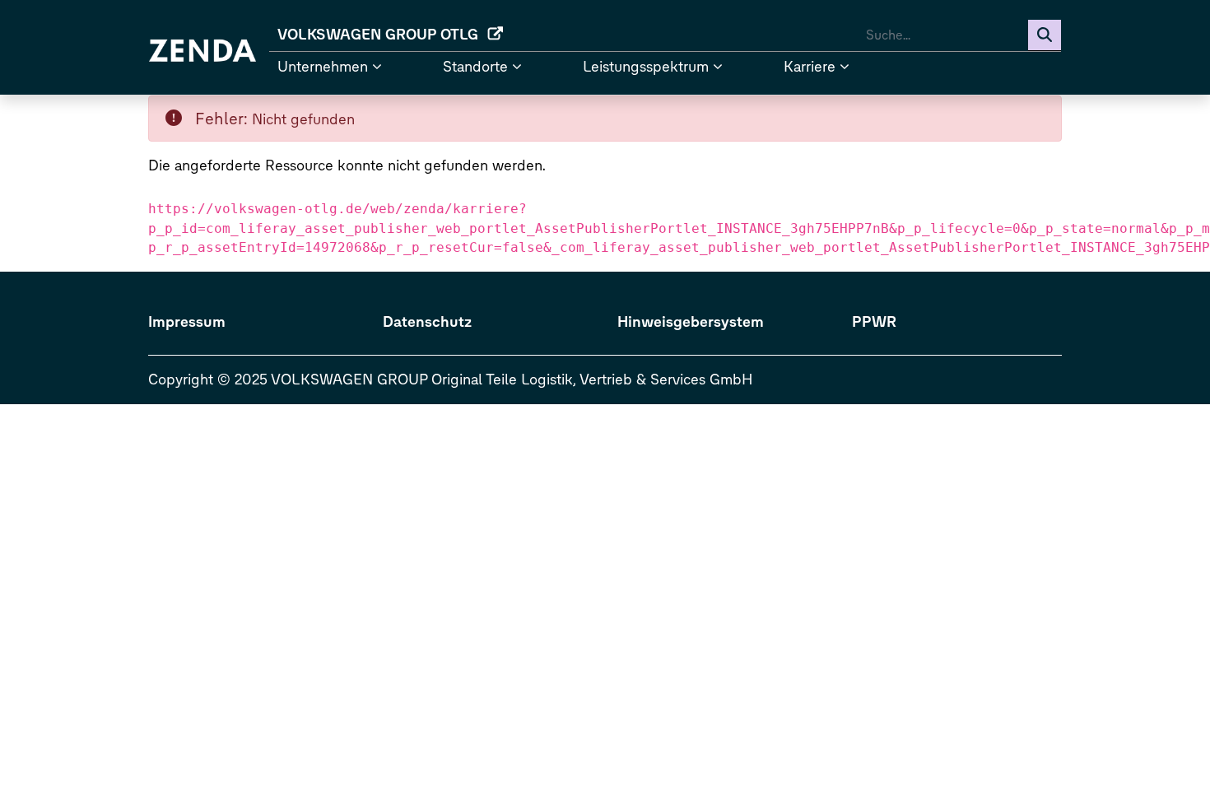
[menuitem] (388, 35)
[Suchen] (1045, 34)
